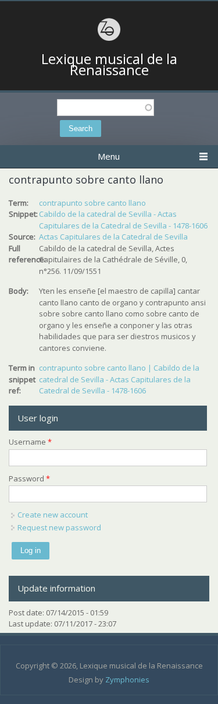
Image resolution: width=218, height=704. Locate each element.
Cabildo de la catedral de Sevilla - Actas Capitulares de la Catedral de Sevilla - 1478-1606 (123, 220)
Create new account (52, 514)
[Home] (109, 39)
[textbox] (105, 107)
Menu (109, 156)
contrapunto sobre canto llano (92, 203)
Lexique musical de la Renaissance (109, 64)
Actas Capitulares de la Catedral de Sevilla (113, 236)
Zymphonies (127, 679)
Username (30, 442)
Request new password (59, 527)
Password (29, 478)
